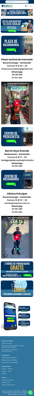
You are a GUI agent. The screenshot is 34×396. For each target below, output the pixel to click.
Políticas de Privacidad (7, 380)
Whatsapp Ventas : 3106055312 (9, 360)
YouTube (4, 373)
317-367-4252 (17, 166)
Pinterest (10, 369)
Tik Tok (9, 371)
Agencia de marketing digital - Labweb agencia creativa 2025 (19, 393)
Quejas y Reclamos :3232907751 (10, 362)
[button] (30, 392)
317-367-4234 (17, 212)
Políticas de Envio (6, 382)
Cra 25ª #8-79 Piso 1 (7, 351)
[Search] (27, 1)
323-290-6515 (17, 75)
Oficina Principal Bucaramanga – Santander (13, 345)
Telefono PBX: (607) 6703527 (9, 357)
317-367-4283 (17, 209)
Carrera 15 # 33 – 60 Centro (9, 347)
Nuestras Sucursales (7, 343)
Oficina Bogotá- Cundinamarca (10, 349)
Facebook (4, 369)
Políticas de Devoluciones (8, 385)
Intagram (4, 371)
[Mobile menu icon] (30, 6)
